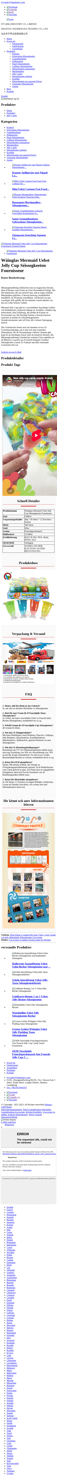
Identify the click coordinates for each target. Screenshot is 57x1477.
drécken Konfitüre (34, 1112)
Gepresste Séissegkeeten (22, 84)
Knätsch (15, 54)
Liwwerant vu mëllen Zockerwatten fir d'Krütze (30, 940)
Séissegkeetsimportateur (11, 1109)
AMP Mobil (6, 1107)
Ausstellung (17, 49)
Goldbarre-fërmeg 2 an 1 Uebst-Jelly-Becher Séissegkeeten (30, 998)
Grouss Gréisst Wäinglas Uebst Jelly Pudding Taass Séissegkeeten (29, 1032)
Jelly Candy (17, 74)
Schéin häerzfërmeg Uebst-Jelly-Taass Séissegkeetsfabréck (30, 982)
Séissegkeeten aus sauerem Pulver (27, 81)
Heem (9, 39)
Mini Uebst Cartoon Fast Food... (30, 189)
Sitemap (48, 1104)
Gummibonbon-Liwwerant (13, 1112)
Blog (9, 89)
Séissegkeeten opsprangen (23, 69)
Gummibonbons (19, 59)
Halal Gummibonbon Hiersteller (37, 1109)
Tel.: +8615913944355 (17, 1087)
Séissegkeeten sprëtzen (22, 76)
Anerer (15, 86)
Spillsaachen (17, 61)
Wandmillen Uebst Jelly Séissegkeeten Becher (25, 1014)
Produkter (11, 51)
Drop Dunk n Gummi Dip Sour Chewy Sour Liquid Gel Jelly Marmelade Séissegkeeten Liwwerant (28, 936)
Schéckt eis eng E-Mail (11, 352)
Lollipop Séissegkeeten (22, 66)
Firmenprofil (17, 44)
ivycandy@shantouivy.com (13, 2)
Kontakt (10, 91)
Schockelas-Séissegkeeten (23, 56)
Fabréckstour (18, 46)
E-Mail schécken (8, 1122)
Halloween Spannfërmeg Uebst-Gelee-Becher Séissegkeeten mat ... (31, 965)
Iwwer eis (11, 41)
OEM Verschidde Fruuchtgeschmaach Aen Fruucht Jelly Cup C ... (31, 1054)
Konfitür (16, 79)
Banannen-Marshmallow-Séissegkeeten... (26, 204)
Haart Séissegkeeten (21, 64)
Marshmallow (18, 71)
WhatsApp (9, 1124)
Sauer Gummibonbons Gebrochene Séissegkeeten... (27, 220)
